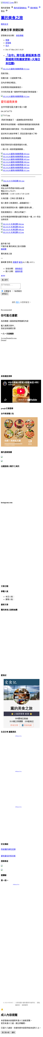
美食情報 (19, 35)
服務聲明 (25, 1005)
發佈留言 (5, 294)
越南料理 (18, 271)
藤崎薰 (3, 249)
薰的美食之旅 (12, 18)
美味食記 (18, 269)
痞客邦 (15, 262)
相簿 (7, 40)
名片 (7, 46)
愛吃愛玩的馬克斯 (8, 856)
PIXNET (10, 1002)
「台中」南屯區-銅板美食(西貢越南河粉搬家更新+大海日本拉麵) (23, 59)
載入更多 (5, 280)
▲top (3, 275)
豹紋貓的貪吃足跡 (8, 849)
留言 (20, 262)
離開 (13, 1032)
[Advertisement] (21, 978)
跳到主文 (4, 24)
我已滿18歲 (5, 1032)
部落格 (8, 43)
